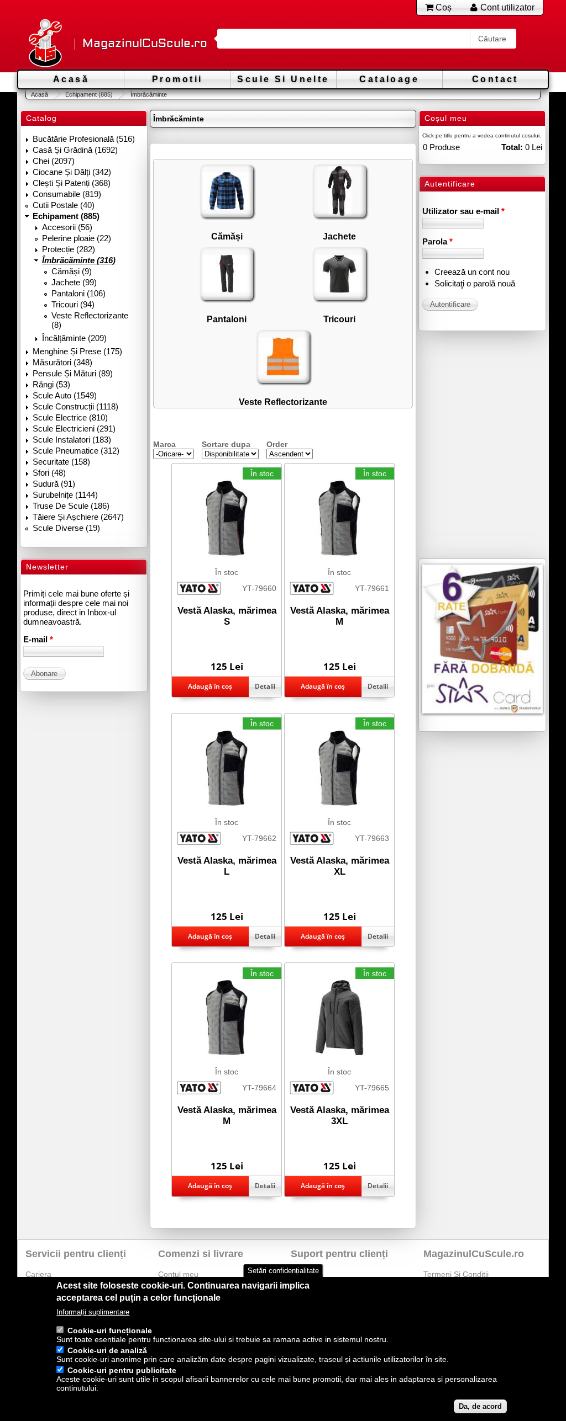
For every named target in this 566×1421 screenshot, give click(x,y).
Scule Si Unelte (283, 79)
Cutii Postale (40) (64, 205)
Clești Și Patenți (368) (72, 183)
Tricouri (339, 319)
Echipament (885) (89, 94)
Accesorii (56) (67, 227)
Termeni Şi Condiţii (456, 1274)
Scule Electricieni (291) (74, 428)
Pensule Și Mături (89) (73, 373)
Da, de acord (480, 1406)
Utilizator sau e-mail (463, 211)
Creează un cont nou (472, 271)
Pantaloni (227, 319)
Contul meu (178, 1274)
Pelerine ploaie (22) (76, 238)
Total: (512, 147)
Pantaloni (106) (78, 293)
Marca (164, 444)
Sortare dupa (226, 444)
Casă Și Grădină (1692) (75, 150)
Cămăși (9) (71, 271)
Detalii (265, 686)
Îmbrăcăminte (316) (79, 260)
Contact (495, 79)
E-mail (38, 639)
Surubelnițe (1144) (65, 494)
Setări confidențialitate (283, 1270)
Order (276, 444)
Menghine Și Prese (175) (77, 351)
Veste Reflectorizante (283, 402)
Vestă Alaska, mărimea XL (339, 866)
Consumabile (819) (67, 194)
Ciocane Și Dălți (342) (72, 172)
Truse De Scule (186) (71, 505)
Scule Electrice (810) (70, 417)
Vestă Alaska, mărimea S (226, 616)
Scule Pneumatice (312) (76, 450)
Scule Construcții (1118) (75, 406)
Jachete (339, 236)
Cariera (38, 1274)
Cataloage (389, 79)
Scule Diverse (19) (66, 528)
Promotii (177, 79)
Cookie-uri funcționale (109, 1330)
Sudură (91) (54, 483)
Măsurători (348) (62, 362)
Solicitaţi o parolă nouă (474, 283)
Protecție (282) (68, 249)
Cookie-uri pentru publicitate (121, 1370)
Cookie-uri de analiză (107, 1350)
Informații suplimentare (92, 1312)
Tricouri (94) (73, 304)
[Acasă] (44, 43)
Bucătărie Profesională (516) (84, 138)
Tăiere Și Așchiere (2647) (78, 516)
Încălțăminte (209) (74, 338)
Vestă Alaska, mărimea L (226, 866)
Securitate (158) (61, 461)
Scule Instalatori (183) (72, 439)
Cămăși (227, 236)
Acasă (71, 79)
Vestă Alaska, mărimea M (339, 616)
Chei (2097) (54, 161)
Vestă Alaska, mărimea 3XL (339, 1115)
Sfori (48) (49, 472)
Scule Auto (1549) (65, 395)
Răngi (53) (51, 384)
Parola (437, 241)
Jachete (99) (74, 282)
